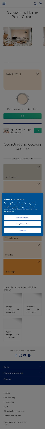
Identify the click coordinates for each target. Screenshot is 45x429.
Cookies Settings (22, 217)
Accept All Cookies (22, 224)
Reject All (22, 230)
